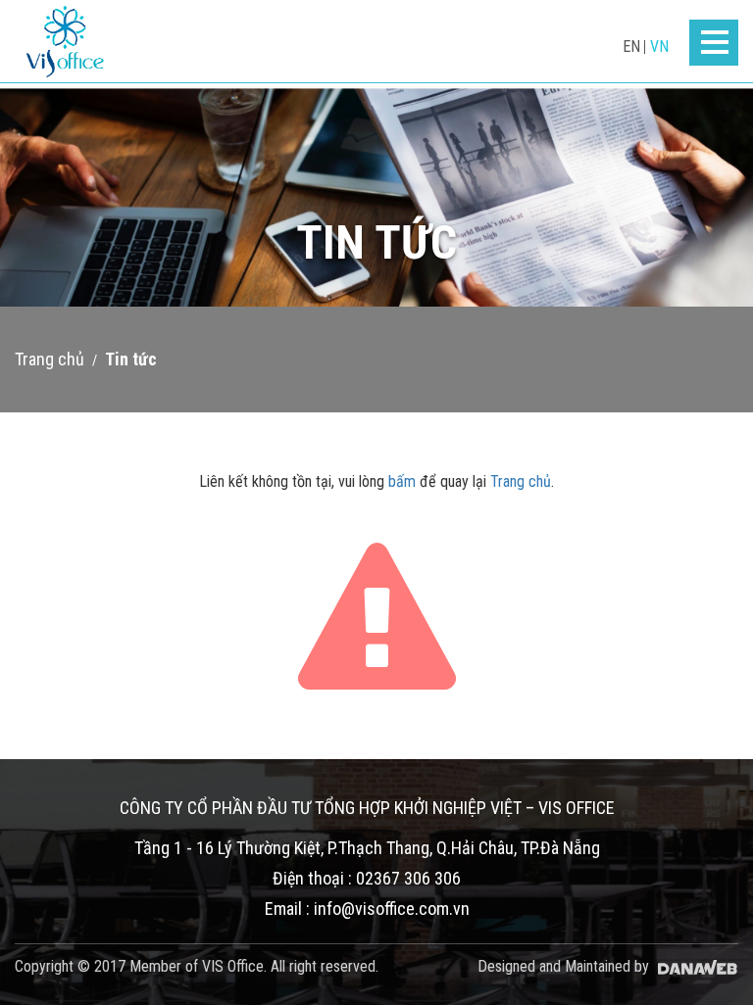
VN (659, 46)
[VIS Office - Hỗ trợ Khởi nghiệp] (65, 42)
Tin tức (131, 359)
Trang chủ (49, 359)
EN (631, 46)
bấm (402, 481)
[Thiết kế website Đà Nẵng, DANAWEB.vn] (695, 966)
